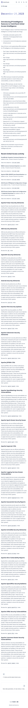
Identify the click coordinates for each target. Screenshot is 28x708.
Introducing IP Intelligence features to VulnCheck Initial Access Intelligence (12, 24)
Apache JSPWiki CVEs (8, 362)
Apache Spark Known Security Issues (13, 420)
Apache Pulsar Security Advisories (12, 203)
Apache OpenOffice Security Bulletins (13, 584)
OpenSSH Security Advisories (10, 255)
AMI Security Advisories (9, 229)
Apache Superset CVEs (8, 446)
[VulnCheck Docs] (5, 2)
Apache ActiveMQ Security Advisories (13, 530)
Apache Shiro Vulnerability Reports (13, 558)
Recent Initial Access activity (12, 154)
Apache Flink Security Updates (11, 307)
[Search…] (16, 2)
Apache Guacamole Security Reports (13, 502)
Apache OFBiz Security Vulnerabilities (13, 611)
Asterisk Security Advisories (10, 281)
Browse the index (9, 224)
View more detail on (10, 162)
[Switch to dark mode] (19, 2)
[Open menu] (26, 2)
